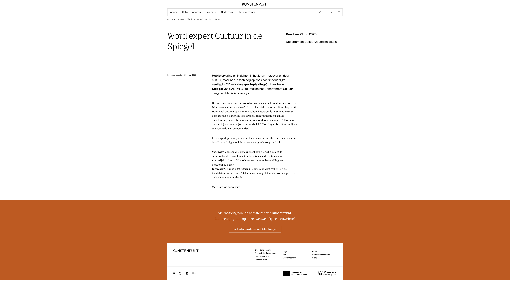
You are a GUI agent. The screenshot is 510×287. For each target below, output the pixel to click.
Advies (173, 12)
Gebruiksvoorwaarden (320, 255)
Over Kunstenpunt (263, 250)
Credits (314, 252)
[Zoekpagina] (332, 12)
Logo (285, 252)
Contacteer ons (289, 258)
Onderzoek (227, 12)
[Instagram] (180, 273)
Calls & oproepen (175, 19)
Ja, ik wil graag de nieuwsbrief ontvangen (255, 229)
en (324, 12)
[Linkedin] (187, 273)
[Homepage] (255, 4)
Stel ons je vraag (247, 12)
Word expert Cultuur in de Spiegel (205, 19)
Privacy (314, 258)
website (235, 187)
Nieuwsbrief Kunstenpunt (266, 253)
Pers (285, 255)
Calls (185, 12)
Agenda (196, 12)
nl (320, 12)
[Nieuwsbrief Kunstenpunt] (174, 273)
